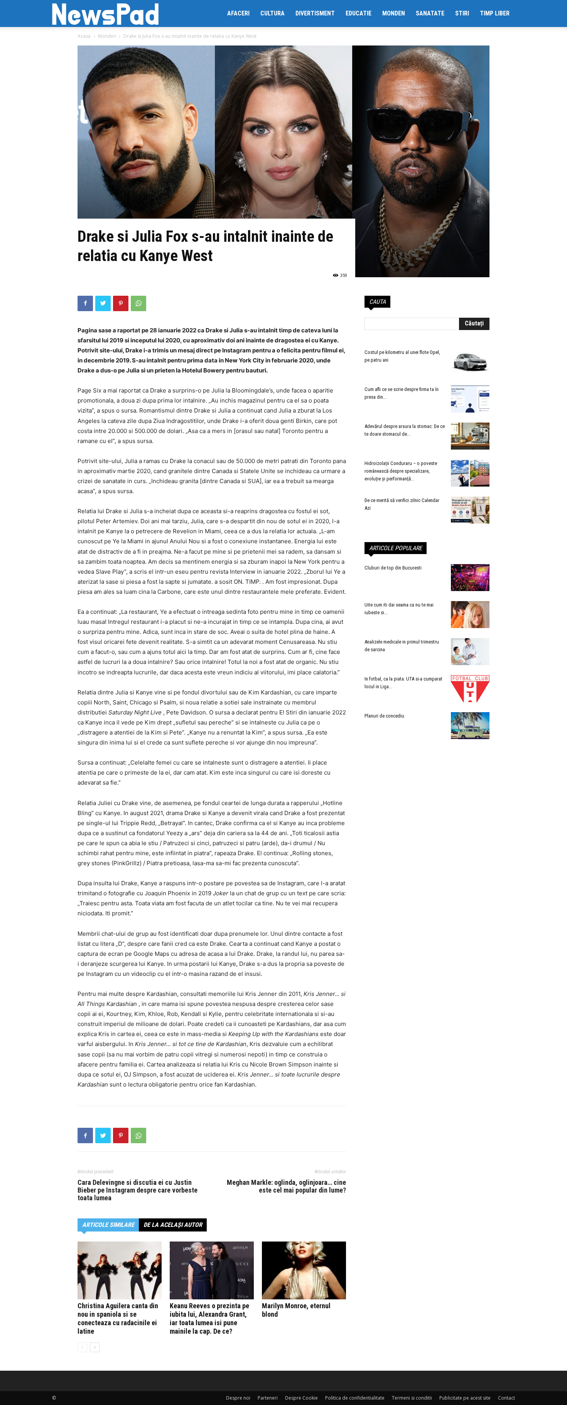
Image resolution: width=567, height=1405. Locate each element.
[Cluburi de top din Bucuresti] (470, 577)
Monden (393, 13)
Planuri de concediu (384, 716)
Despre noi (238, 1398)
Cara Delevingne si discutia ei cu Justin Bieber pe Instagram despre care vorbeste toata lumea (137, 1190)
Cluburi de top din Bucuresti (393, 568)
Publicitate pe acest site (465, 1398)
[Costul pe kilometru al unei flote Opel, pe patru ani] (470, 362)
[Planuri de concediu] (470, 725)
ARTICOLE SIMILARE (108, 1224)
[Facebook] (85, 303)
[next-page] (95, 1347)
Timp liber (495, 13)
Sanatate (430, 13)
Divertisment (315, 13)
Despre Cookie (301, 1398)
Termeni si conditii (412, 1398)
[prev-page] (82, 1347)
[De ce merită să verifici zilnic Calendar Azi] (470, 510)
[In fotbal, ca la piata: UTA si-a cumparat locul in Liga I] (470, 688)
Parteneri (268, 1398)
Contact (506, 1398)
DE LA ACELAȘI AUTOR (172, 1224)
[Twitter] (103, 303)
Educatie (358, 13)
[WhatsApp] (138, 303)
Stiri (462, 13)
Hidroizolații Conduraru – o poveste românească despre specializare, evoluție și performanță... (400, 471)
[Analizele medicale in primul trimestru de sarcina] (470, 651)
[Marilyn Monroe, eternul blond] (304, 1270)
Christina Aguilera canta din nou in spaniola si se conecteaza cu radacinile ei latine (118, 1318)
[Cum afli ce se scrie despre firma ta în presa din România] (470, 399)
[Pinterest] (120, 303)
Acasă (84, 36)
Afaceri (238, 13)
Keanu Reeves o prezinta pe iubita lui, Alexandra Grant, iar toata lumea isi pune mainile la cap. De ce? (209, 1318)
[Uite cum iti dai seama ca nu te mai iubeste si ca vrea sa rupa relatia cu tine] (470, 614)
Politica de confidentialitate (355, 1398)
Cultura (272, 13)
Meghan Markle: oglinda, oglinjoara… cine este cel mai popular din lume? (286, 1186)
